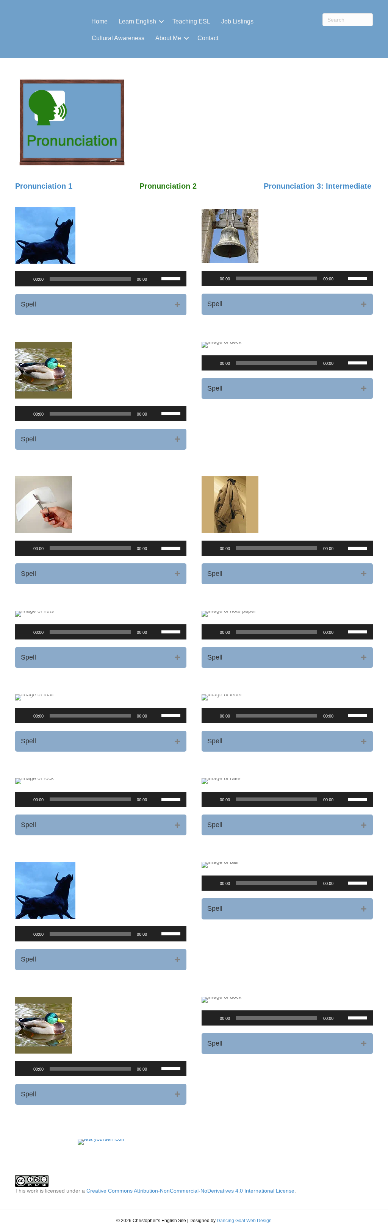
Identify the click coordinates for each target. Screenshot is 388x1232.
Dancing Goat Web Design (244, 1220)
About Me (168, 38)
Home (99, 21)
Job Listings (237, 21)
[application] (100, 278)
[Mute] (155, 279)
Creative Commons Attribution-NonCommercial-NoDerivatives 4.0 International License (190, 1191)
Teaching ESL (191, 21)
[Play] (25, 279)
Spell (28, 304)
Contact (207, 38)
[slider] (172, 278)
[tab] (100, 304)
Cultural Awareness (118, 38)
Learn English (137, 21)
